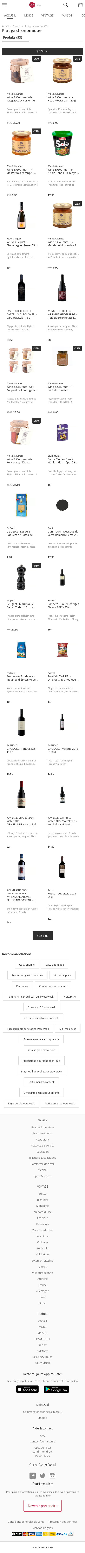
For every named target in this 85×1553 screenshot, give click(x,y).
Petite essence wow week (60, 1103)
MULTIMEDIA (42, 1363)
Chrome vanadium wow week (41, 1018)
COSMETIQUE (42, 1339)
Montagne (42, 1206)
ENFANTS (42, 1351)
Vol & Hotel (42, 1254)
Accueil (10, 15)
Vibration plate (62, 975)
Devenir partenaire (42, 1506)
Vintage (47, 15)
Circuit (42, 1266)
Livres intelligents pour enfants (41, 1093)
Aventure (42, 1236)
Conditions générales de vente (26, 1522)
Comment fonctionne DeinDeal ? (42, 1412)
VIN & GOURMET (42, 1357)
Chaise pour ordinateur (53, 986)
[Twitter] (42, 1476)
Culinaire (42, 1242)
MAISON (42, 1333)
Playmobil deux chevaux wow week (41, 1071)
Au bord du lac (42, 1212)
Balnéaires (42, 1224)
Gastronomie (27, 964)
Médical (42, 1170)
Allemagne (42, 1291)
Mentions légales (42, 1528)
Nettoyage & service (42, 1145)
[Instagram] (52, 1476)
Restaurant (42, 1139)
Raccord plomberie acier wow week (28, 1029)
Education (43, 1152)
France (42, 1285)
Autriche (43, 1279)
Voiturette (70, 997)
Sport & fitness (42, 1176)
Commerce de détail (42, 1164)
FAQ (42, 1435)
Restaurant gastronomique (27, 975)
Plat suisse (22, 986)
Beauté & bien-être (42, 1127)
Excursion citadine (42, 1260)
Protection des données (62, 1522)
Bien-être (42, 1200)
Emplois (42, 1418)
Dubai (42, 1303)
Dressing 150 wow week (41, 1007)
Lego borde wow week (21, 1103)
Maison (67, 15)
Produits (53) (12, 37)
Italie (42, 1297)
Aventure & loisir (42, 1133)
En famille (42, 1248)
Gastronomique (54, 964)
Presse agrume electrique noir (41, 1039)
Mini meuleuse (67, 1029)
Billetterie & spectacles (42, 1157)
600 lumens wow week (41, 1082)
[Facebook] (33, 1476)
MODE (42, 1327)
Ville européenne (42, 1273)
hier (48, 1495)
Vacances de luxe (42, 1230)
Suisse (42, 1193)
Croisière (42, 1218)
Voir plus (42, 936)
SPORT (42, 1345)
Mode (28, 15)
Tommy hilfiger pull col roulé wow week (30, 997)
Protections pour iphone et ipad (41, 1061)
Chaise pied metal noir (41, 1050)
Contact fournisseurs (42, 1441)
